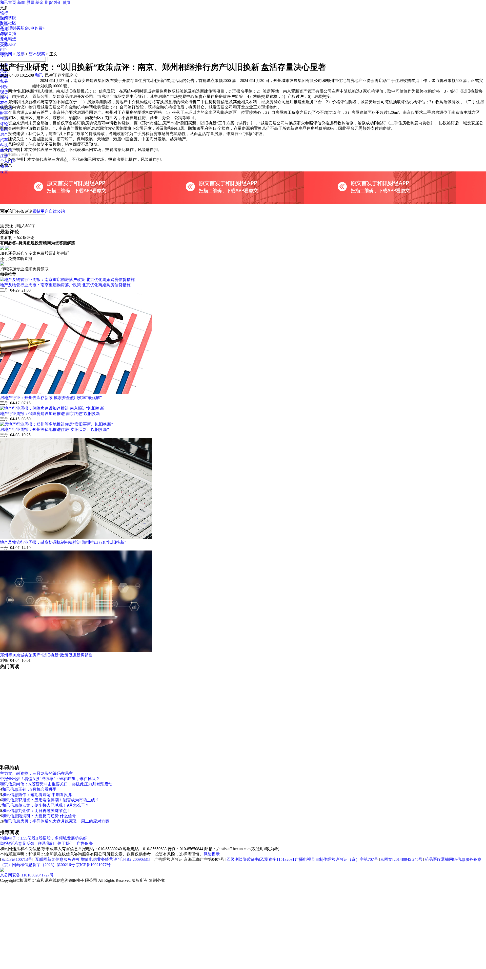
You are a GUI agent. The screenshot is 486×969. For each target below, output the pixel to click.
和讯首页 (8, 2)
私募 (4, 81)
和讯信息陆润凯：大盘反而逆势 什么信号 (39, 816)
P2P (3, 50)
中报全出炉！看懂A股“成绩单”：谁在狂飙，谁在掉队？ (50, 779)
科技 (4, 145)
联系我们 (46, 843)
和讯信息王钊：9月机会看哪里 (29, 789)
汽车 (4, 140)
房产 (4, 134)
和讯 (39, 75)
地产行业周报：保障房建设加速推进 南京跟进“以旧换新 (50, 413)
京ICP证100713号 (16, 859)
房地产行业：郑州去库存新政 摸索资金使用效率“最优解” (51, 397)
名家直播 (8, 33)
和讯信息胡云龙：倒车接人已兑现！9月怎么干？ (45, 805)
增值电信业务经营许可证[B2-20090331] (115, 859)
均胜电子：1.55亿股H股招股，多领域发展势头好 (43, 838)
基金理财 (8, 28)
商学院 (6, 150)
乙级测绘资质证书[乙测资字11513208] (260, 859)
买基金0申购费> (30, 28)
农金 (4, 102)
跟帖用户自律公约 (48, 211)
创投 (4, 86)
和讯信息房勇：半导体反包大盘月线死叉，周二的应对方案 (56, 821)
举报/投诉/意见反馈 (17, 843)
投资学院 (8, 17)
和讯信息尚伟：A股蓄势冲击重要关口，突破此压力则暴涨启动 (56, 784)
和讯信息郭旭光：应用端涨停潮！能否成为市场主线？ (50, 800)
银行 (4, 13)
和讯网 (6, 54)
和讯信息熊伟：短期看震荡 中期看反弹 (37, 794)
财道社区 (8, 23)
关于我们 (65, 843)
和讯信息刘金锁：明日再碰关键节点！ (36, 810)
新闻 (21, 2)
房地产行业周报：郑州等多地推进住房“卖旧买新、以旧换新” (54, 429)
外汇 (58, 2)
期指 (4, 97)
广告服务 (85, 843)
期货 (49, 2)
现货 (4, 92)
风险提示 (212, 854)
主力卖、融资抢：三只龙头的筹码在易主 (36, 773)
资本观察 (37, 54)
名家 (4, 129)
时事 (4, 113)
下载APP (8, 44)
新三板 (6, 108)
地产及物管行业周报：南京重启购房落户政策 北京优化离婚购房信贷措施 (65, 285)
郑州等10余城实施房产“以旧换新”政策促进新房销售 (46, 655)
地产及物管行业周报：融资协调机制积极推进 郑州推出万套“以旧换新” (63, 542)
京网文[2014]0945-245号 (401, 859)
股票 (30, 2)
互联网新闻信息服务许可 (57, 859)
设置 (4, 171)
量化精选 (8, 39)
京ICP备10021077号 (93, 865)
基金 (39, 2)
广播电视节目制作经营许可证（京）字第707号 (336, 859)
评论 (4, 124)
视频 (4, 118)
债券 (67, 2)
